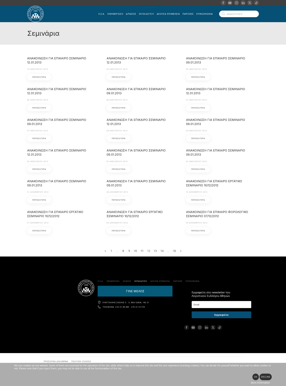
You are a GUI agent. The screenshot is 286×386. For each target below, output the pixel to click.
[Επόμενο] (181, 251)
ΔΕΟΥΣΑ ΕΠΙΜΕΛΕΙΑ (168, 13)
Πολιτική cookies (81, 361)
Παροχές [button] (188, 13)
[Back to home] (36, 14)
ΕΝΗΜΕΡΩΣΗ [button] (115, 13)
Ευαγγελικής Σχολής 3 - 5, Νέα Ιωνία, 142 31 (126, 302)
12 (148, 251)
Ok (255, 376)
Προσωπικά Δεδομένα (56, 361)
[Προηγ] (105, 251)
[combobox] (239, 14)
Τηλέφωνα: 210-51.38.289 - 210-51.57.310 (124, 307)
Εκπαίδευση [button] (146, 13)
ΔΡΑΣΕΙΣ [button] (131, 13)
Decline (265, 376)
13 (155, 251)
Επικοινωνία (204, 13)
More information (260, 382)
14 (161, 251)
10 (135, 251)
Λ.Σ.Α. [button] (101, 13)
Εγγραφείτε (221, 314)
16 (174, 251)
